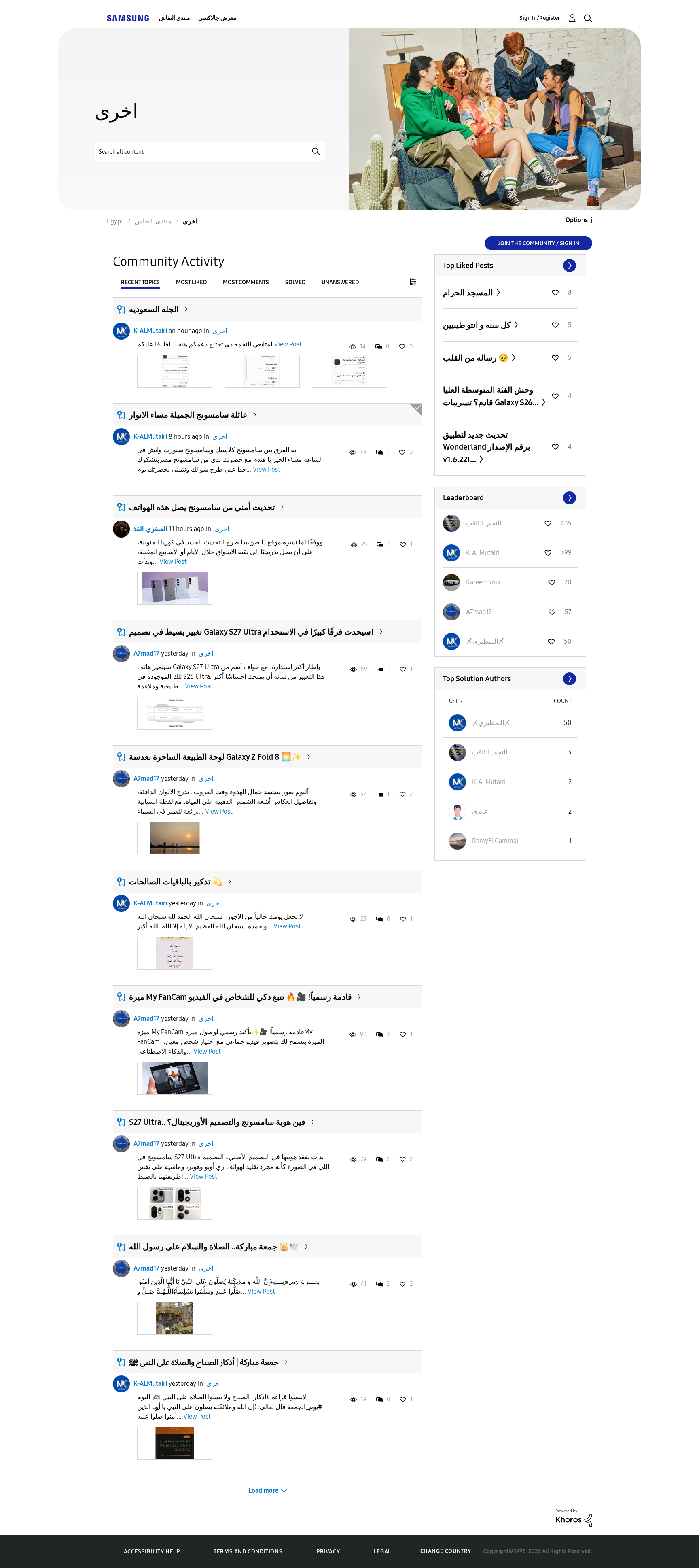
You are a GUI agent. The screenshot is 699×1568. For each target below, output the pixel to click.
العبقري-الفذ (150, 529)
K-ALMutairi (150, 331)
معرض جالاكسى (217, 18)
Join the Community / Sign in (538, 243)
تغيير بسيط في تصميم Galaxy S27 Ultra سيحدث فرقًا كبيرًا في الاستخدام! (251, 632)
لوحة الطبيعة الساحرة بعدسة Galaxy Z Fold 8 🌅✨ (215, 757)
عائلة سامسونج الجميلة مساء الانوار (188, 415)
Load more (263, 1490)
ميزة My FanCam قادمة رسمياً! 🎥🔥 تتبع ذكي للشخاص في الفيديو (240, 997)
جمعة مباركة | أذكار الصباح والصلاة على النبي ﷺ (204, 1362)
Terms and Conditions (248, 1551)
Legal (382, 1551)
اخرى (219, 331)
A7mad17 (146, 653)
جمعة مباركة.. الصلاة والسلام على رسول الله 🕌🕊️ (214, 1246)
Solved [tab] (295, 282)
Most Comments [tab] (246, 282)
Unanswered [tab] (340, 282)
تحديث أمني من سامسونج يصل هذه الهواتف (202, 507)
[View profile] (121, 331)
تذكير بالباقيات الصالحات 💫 (175, 881)
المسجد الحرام (469, 292)
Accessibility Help (152, 1551)
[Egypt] (128, 18)
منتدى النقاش (174, 18)
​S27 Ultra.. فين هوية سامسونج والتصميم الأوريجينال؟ (217, 1122)
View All (510, 265)
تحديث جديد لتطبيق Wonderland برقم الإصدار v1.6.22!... (486, 447)
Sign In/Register (539, 18)
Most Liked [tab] (191, 282)
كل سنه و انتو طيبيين (478, 325)
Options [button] (577, 220)
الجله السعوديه (154, 309)
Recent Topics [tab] (140, 282)
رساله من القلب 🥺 (476, 358)
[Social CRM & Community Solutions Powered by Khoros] (574, 1517)
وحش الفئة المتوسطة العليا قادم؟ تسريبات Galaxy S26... (491, 396)
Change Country (445, 1551)
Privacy (328, 1551)
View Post (288, 344)
